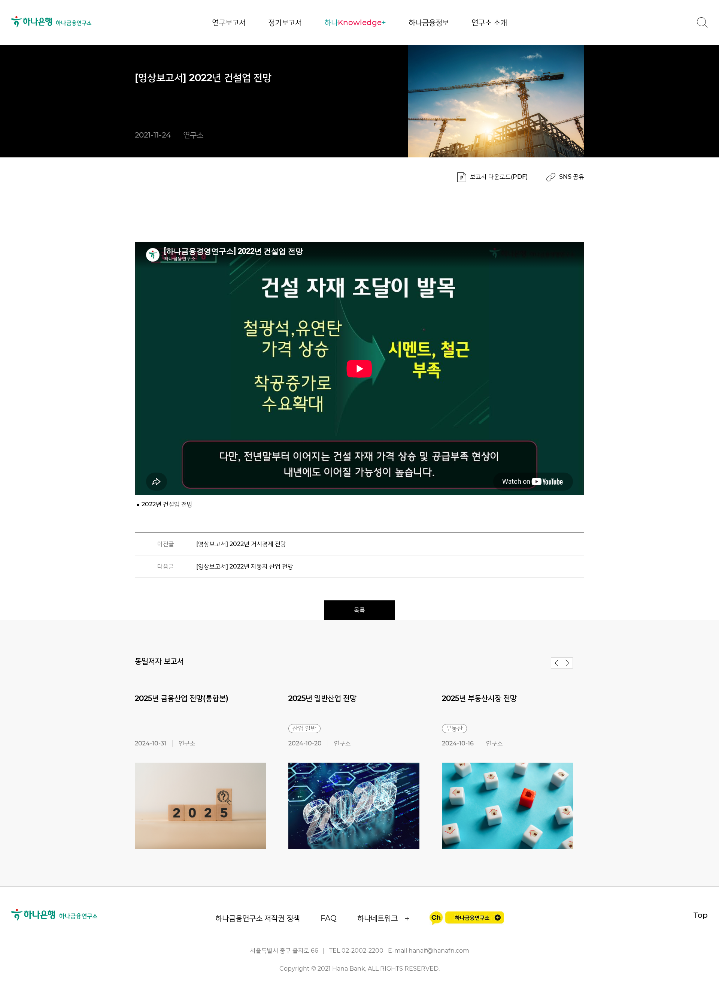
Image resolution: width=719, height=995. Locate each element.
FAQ (329, 918)
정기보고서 (285, 22)
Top (701, 915)
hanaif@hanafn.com (439, 950)
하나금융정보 (429, 22)
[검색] (702, 22)
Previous (556, 663)
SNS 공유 (571, 176)
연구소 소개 (489, 22)
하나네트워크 (377, 918)
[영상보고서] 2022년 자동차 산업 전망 (244, 566)
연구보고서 (229, 22)
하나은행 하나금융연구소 (51, 21)
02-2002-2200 (362, 950)
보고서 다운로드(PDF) (499, 176)
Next (567, 663)
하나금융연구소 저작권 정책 (257, 918)
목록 (359, 609)
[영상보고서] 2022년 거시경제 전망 (241, 544)
